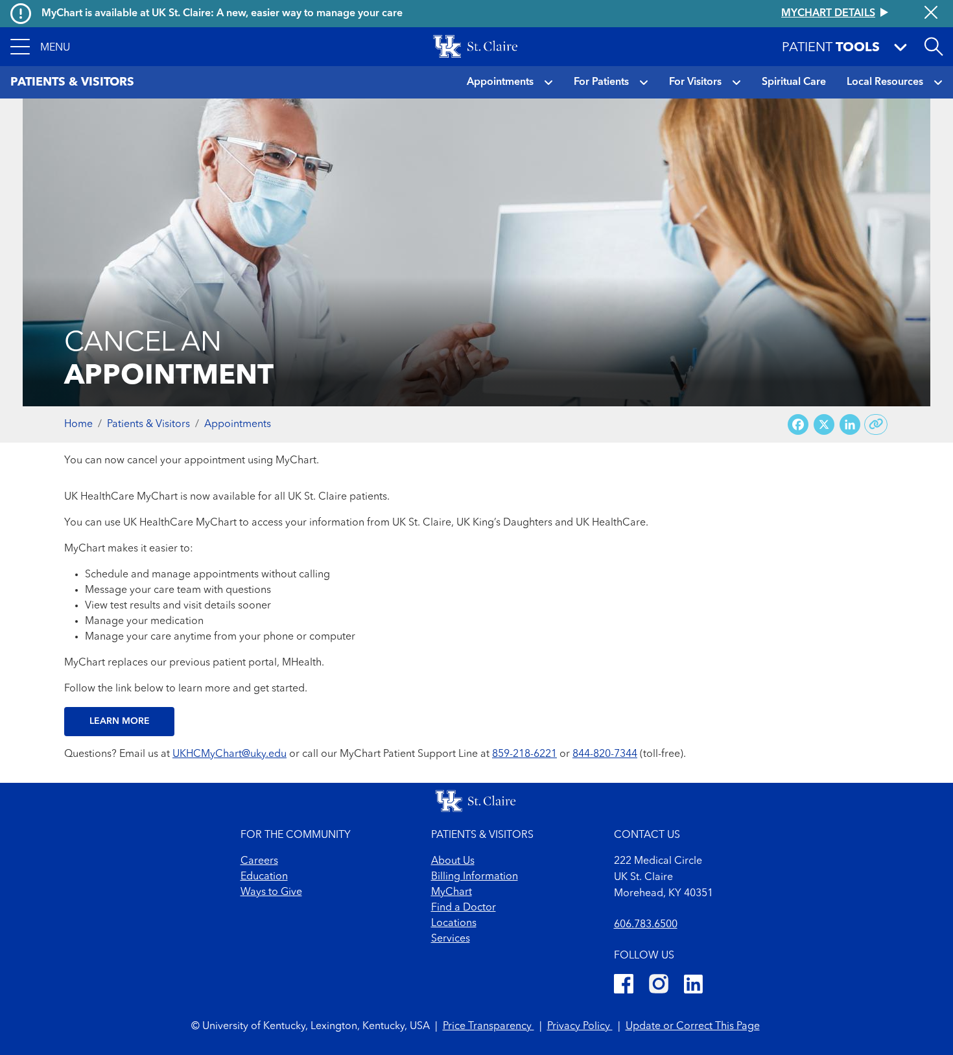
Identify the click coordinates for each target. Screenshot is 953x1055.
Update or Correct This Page (693, 1026)
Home (78, 424)
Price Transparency (488, 1026)
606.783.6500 (645, 925)
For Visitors (695, 82)
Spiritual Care (794, 82)
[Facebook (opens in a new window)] (623, 986)
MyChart (451, 892)
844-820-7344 (604, 754)
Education (264, 877)
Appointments (500, 82)
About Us (453, 861)
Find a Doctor (463, 908)
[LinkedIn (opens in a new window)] (693, 986)
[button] (40, 46)
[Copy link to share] (876, 424)
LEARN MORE (119, 721)
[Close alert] (931, 13)
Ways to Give (271, 892)
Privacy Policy (580, 1026)
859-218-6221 (524, 754)
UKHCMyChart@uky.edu (229, 754)
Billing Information (474, 877)
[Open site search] (933, 46)
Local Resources (885, 82)
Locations (453, 923)
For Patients (601, 82)
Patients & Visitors (148, 424)
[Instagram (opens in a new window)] (658, 986)
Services (450, 939)
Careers (259, 861)
